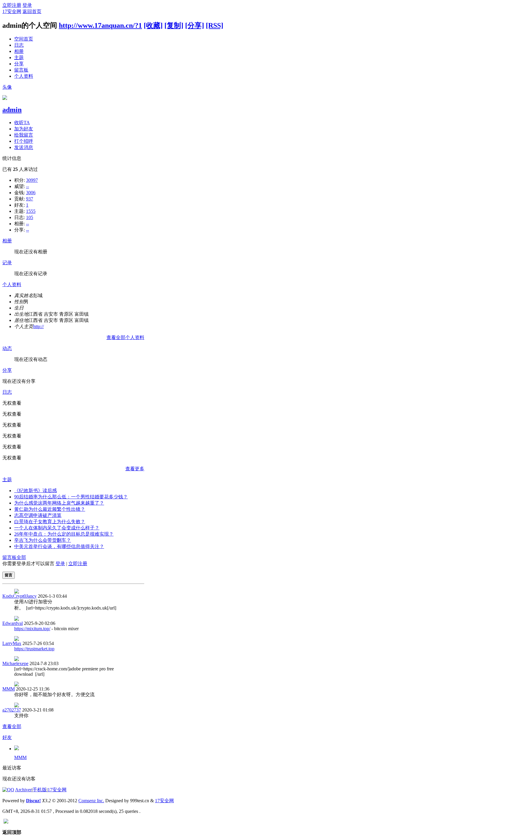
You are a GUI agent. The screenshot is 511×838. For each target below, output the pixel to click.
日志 (19, 45)
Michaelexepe (15, 663)
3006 (30, 192)
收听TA (22, 122)
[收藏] (153, 25)
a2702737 (11, 709)
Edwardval (12, 623)
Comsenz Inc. (91, 800)
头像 (7, 87)
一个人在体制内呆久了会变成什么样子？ (56, 527)
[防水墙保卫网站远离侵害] (6, 821)
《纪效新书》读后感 (35, 490)
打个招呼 (23, 141)
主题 (19, 57)
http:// (38, 326)
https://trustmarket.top (34, 648)
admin (12, 110)
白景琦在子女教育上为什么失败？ (49, 521)
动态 (7, 348)
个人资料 (23, 76)
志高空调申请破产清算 (38, 515)
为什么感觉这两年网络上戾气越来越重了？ (59, 502)
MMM (8, 688)
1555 (30, 211)
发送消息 (23, 147)
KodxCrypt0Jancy (19, 596)
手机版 (40, 789)
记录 (7, 262)
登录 (27, 5)
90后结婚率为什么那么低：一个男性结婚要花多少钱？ (71, 496)
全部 (21, 557)
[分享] (194, 25)
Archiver (23, 789)
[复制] (173, 25)
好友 (7, 737)
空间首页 (23, 38)
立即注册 (11, 5)
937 (29, 198)
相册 (19, 51)
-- (27, 186)
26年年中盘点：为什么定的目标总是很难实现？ (64, 533)
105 (29, 217)
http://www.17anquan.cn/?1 (100, 25)
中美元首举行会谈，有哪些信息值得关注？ (59, 546)
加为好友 (23, 128)
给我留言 (23, 134)
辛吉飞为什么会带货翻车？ (42, 540)
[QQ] (8, 789)
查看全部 (11, 726)
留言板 (21, 69)
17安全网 (11, 11)
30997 (32, 180)
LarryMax (11, 643)
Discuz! (33, 800)
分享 (19, 63)
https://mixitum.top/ (32, 628)
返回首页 (31, 11)
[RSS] (214, 25)
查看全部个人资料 (125, 337)
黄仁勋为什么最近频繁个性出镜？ (49, 509)
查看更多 (134, 468)
